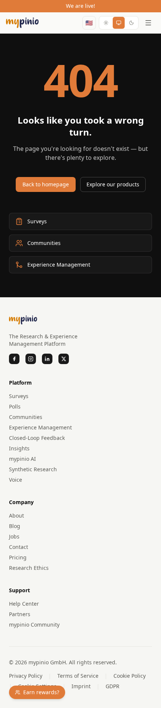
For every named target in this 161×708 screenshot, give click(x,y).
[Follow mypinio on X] (63, 359)
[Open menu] (148, 23)
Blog (14, 526)
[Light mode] (106, 23)
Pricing (18, 557)
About (16, 515)
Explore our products (112, 184)
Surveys (18, 396)
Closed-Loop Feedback (37, 437)
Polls (15, 406)
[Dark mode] (131, 23)
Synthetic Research (33, 469)
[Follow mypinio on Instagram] (30, 359)
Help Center (24, 603)
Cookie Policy (129, 675)
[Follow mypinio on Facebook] (14, 359)
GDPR (112, 686)
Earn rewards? (41, 692)
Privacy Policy (25, 675)
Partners (19, 614)
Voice (15, 479)
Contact (18, 546)
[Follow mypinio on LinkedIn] (47, 359)
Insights (19, 448)
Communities (25, 416)
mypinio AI (22, 458)
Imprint (81, 686)
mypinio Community (34, 624)
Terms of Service (77, 675)
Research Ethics (29, 567)
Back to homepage (45, 184)
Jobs (14, 536)
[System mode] (119, 23)
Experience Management (40, 427)
